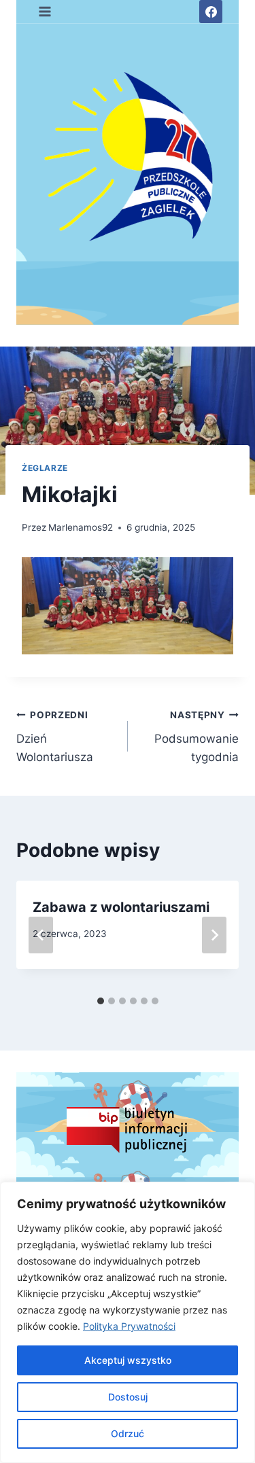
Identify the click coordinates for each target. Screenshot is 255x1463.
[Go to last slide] (41, 935)
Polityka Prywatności (129, 1326)
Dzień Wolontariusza (54, 736)
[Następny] (214, 935)
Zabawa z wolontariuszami (121, 907)
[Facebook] (210, 11)
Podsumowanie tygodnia (196, 736)
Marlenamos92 (80, 527)
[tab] (100, 1001)
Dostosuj (128, 1397)
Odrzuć (127, 1433)
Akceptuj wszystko (127, 1360)
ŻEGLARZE (45, 468)
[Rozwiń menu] (45, 11)
